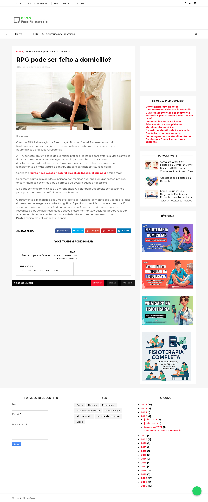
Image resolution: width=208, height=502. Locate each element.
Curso (80, 405)
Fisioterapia (108, 405)
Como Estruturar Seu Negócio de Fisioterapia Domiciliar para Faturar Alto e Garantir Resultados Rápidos (176, 196)
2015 (144, 455)
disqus (112, 283)
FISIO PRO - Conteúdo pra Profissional (53, 34)
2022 (144, 416)
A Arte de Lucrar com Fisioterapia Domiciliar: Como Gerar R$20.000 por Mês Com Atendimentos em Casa (176, 166)
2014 (144, 458)
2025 (144, 408)
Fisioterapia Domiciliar (88, 410)
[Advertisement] (136, 17)
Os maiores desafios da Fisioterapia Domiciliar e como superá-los (167, 132)
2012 (144, 466)
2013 (144, 462)
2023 (144, 412)
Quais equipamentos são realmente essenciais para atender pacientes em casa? (169, 115)
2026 (144, 404)
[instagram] (195, 3)
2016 (144, 451)
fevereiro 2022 (153, 427)
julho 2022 (151, 419)
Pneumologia (112, 410)
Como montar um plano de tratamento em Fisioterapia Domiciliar (168, 108)
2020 (144, 439)
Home (18, 3)
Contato (81, 3)
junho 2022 (151, 423)
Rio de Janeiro (84, 416)
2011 (144, 470)
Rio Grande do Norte (109, 416)
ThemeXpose (29, 498)
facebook (128, 283)
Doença (92, 405)
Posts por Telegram (62, 3)
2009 (144, 478)
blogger (97, 283)
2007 (144, 485)
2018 (144, 443)
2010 (144, 474)
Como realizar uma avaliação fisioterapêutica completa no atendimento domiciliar (163, 124)
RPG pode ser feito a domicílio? (163, 430)
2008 (144, 482)
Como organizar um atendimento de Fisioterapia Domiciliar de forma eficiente (168, 139)
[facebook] (185, 3)
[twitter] (190, 3)
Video (80, 421)
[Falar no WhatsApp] (197, 490)
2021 (144, 435)
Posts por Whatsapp (37, 3)
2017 (144, 447)
